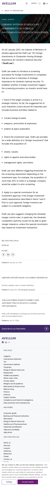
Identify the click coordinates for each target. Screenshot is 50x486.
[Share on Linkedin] (8, 254)
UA (46, 4)
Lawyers (7, 448)
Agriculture (8, 432)
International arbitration (12, 359)
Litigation (7, 356)
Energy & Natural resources (14, 370)
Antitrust (5, 245)
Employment (8, 373)
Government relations (12, 364)
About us (7, 443)
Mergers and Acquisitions (13, 384)
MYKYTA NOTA (29, 290)
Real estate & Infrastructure (14, 386)
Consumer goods (10, 413)
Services (7, 445)
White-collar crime (11, 378)
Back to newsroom (13, 10)
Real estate (8, 419)
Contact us (8, 459)
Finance (7, 392)
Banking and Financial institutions (16, 416)
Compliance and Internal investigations (18, 400)
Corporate (7, 367)
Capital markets (10, 397)
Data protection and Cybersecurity (17, 403)
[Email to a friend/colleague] (13, 254)
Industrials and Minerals (13, 427)
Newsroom (8, 454)
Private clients (9, 381)
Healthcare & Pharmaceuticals (15, 424)
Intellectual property (11, 375)
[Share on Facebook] (3, 254)
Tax (5, 362)
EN (6, 342)
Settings (9, 482)
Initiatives (7, 451)
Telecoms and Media (11, 430)
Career (6, 456)
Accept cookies (28, 482)
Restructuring (9, 389)
